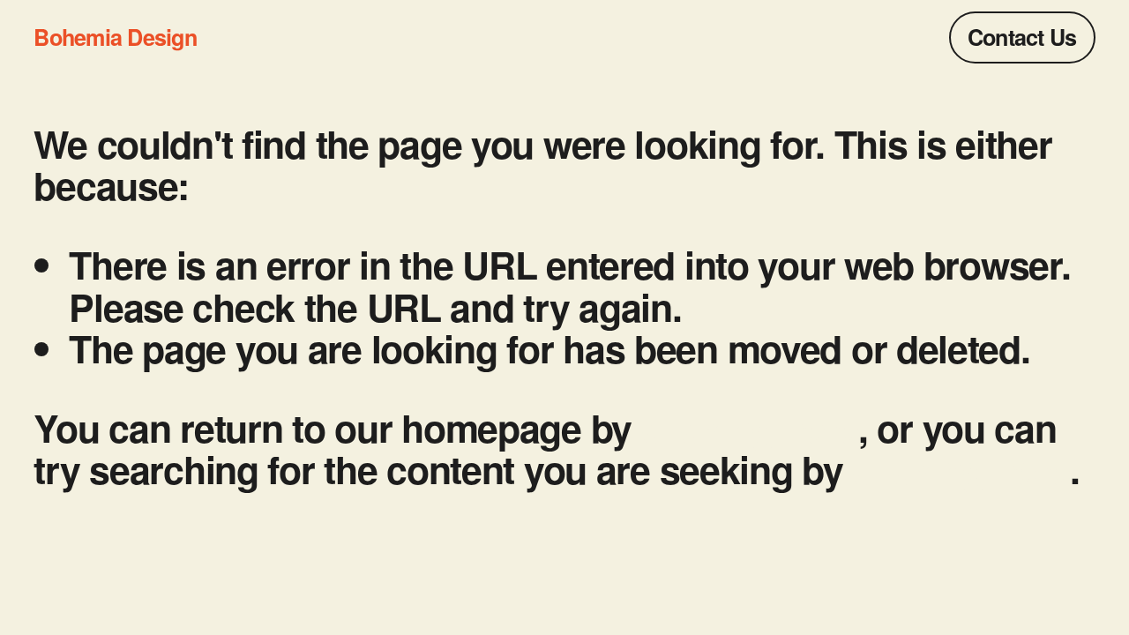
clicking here (749, 427)
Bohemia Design (115, 37)
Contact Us (1022, 37)
